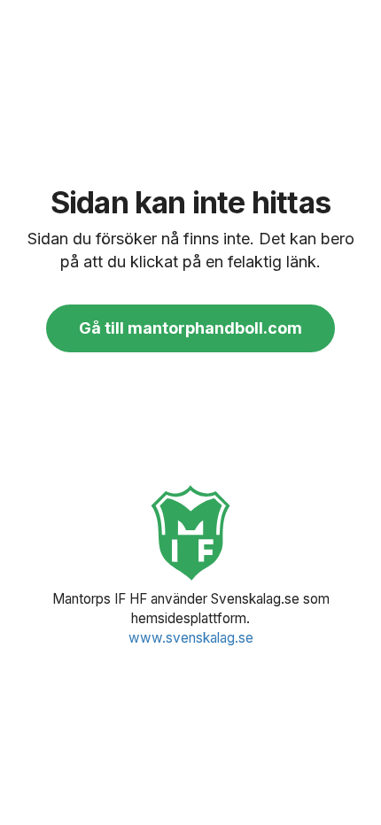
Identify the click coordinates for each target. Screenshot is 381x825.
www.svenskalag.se (190, 637)
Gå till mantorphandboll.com (190, 328)
